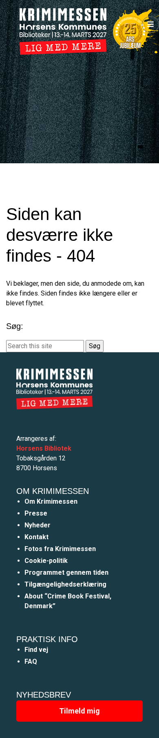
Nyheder (37, 525)
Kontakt (36, 537)
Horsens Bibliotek (43, 448)
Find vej (36, 650)
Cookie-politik (46, 561)
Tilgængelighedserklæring (65, 584)
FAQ (30, 661)
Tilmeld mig (79, 711)
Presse (35, 513)
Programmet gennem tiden (66, 572)
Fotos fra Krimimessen (60, 549)
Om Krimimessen (50, 501)
